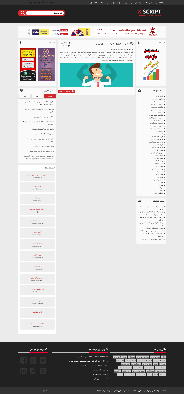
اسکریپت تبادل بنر (157, 112)
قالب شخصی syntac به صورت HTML (151, 231)
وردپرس (119, 374)
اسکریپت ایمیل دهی (157, 107)
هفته (50, 96)
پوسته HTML (159, 161)
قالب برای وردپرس (159, 360)
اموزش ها (160, 150)
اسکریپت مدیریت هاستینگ (155, 128)
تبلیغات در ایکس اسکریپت (133, 2)
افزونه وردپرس (140, 374)
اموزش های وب (158, 155)
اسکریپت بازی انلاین (157, 109)
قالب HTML (120, 360)
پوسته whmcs (159, 163)
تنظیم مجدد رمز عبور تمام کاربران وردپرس (153, 235)
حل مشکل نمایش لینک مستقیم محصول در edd (151, 219)
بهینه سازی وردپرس (143, 357)
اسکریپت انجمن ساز (157, 104)
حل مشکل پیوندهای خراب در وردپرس (112, 44)
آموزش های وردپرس (125, 367)
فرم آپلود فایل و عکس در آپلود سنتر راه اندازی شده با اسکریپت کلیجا (38, 103)
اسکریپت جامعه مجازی (156, 115)
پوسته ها (160, 177)
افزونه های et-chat (157, 136)
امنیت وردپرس (149, 367)
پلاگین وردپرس (147, 364)
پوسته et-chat (159, 158)
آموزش (149, 374)
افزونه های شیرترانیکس (156, 142)
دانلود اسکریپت (136, 364)
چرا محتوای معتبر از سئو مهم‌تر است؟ (41, 151)
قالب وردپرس (126, 371)
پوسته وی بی (159, 182)
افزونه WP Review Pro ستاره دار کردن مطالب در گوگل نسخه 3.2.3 (151, 213)
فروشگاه (160, 188)
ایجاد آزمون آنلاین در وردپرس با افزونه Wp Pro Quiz (39, 140)
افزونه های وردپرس (157, 147)
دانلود (163, 357)
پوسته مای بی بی (158, 171)
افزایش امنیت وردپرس (145, 360)
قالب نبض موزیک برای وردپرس (43, 116)
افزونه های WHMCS (157, 139)
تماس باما (149, 2)
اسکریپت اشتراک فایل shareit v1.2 (42, 129)
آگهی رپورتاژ (159, 96)
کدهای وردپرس (160, 371)
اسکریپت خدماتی (158, 120)
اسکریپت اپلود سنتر (157, 99)
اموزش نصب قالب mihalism (154, 228)
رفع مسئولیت (93, 2)
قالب (152, 371)
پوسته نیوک (159, 174)
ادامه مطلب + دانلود (65, 91)
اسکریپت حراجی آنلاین (156, 118)
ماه (37, 96)
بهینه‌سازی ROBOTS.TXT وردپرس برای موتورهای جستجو (37, 123)
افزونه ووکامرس (131, 360)
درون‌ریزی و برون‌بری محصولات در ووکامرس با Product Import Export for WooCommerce (38, 157)
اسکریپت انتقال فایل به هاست (43, 146)
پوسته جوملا (159, 166)
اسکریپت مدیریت (158, 126)
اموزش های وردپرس (120, 357)
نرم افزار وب (159, 193)
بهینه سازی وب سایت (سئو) (110, 2)
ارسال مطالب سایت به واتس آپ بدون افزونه (151, 208)
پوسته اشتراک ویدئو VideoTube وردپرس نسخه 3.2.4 (150, 224)
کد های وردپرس (160, 367)
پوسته (155, 364)
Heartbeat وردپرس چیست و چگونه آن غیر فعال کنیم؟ (38, 110)
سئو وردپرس (125, 364)
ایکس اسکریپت (142, 391)
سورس (161, 185)
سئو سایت (131, 357)
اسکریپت (162, 374)
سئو (148, 371)
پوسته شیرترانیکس (157, 169)
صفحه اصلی (160, 2)
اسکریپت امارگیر (158, 101)
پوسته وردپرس (158, 179)
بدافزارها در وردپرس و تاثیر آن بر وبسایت (150, 239)
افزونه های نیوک (158, 144)
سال (24, 96)
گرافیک (161, 190)
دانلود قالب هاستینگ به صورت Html (42, 134)
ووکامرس (117, 371)
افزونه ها (160, 134)
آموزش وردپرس (129, 374)
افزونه (156, 374)
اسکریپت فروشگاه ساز (156, 123)
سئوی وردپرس (155, 357)
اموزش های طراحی (157, 153)
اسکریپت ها (159, 131)
